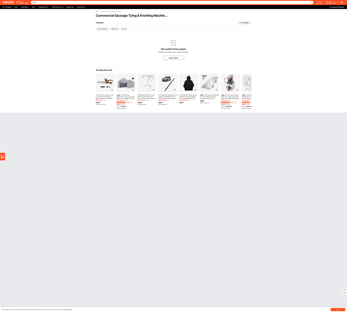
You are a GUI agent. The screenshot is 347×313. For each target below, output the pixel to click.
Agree (338, 309)
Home (97, 11)
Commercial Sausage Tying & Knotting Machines (111, 11)
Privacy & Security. (67, 309)
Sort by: (241, 22)
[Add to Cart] (112, 90)
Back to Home (173, 58)
